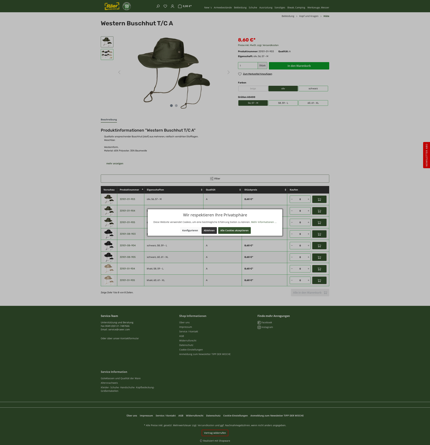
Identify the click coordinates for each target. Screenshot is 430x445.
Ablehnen (209, 230)
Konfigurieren (190, 230)
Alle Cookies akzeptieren (234, 230)
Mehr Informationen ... (264, 222)
